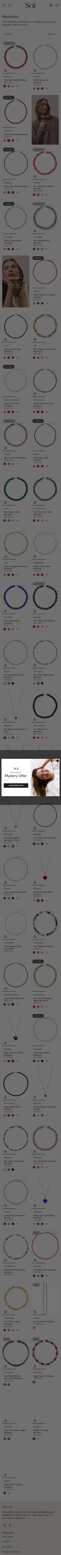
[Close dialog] (57, 760)
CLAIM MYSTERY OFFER (16, 785)
